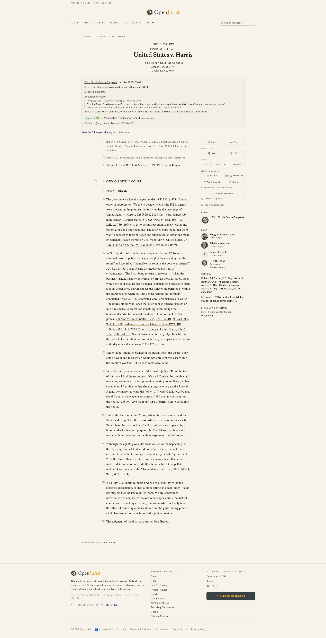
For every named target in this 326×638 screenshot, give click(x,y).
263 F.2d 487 (138, 329)
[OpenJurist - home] (163, 12)
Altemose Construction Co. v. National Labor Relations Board (153, 107)
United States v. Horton (120, 214)
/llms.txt (211, 581)
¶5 (104, 190)
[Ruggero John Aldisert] (204, 236)
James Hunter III (218, 252)
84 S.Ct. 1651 (169, 219)
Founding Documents (162, 607)
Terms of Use (179, 629)
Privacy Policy (198, 629)
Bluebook (237, 164)
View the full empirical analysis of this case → (107, 132)
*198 (95, 180)
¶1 (104, 141)
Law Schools (158, 598)
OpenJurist (87, 36)
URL (206, 164)
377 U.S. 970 (151, 219)
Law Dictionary (159, 585)
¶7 (104, 253)
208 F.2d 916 (122, 334)
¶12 (103, 482)
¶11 (103, 443)
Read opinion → (217, 267)
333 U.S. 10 (163, 319)
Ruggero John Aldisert (222, 234)
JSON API (211, 586)
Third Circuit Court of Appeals (163, 63)
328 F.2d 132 (145, 214)
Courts (100, 23)
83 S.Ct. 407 (126, 245)
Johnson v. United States (138, 111)
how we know (147, 118)
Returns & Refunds (140, 629)
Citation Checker (160, 616)
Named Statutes (160, 603)
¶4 (104, 181)
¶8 (104, 352)
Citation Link (221, 164)
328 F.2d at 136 (154, 344)
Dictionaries (133, 23)
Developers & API (216, 576)
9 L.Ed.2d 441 (145, 245)
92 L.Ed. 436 (114, 324)
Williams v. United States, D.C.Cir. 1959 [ (150, 324)
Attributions (161, 629)
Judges (114, 23)
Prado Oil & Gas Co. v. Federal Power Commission (180, 111)
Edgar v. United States (127, 219)
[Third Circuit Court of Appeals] (204, 263)
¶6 (104, 199)
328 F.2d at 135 (116, 268)
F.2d (113, 36)
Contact (121, 629)
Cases (75, 23)
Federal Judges (159, 589)
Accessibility (104, 629)
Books (151, 23)
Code (87, 23)
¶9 (104, 370)
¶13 (103, 521)
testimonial (207, 315)
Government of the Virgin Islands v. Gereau (144, 469)
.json (98, 542)
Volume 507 (101, 36)
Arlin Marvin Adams (220, 243)
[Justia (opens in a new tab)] (111, 605)
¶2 (104, 157)
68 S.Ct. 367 (180, 319)
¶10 (103, 414)
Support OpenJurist (231, 595)
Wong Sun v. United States (109, 111)
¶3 (104, 164)
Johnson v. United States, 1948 (135, 319)
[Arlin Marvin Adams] (204, 245)
